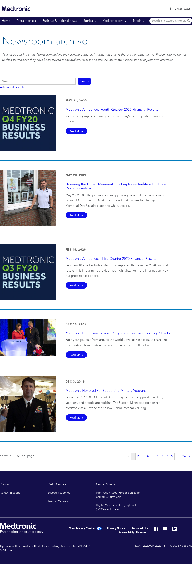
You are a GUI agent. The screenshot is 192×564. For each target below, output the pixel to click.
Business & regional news (59, 20)
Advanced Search (12, 87)
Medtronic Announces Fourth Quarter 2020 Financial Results (112, 110)
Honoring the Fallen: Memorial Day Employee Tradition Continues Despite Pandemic (116, 186)
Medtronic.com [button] (113, 20)
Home (6, 20)
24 (184, 456)
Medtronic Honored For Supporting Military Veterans (106, 391)
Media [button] (137, 20)
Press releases (26, 20)
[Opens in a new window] (155, 530)
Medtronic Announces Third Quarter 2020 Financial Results (111, 259)
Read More (76, 131)
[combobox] (182, 9)
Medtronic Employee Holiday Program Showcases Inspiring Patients (118, 333)
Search (84, 81)
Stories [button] (88, 20)
